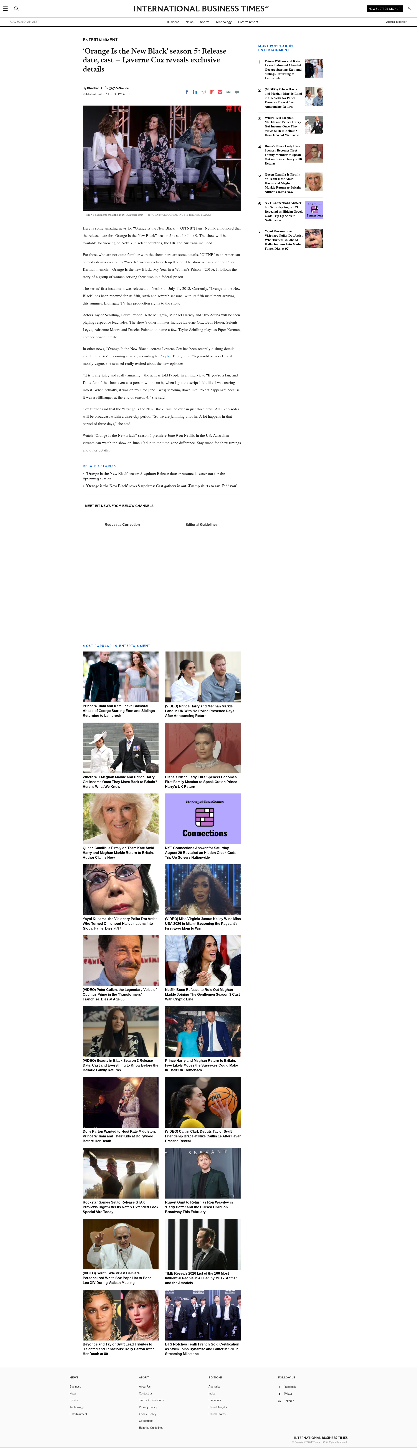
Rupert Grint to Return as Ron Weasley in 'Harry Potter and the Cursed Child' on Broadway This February (199, 1207)
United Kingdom (218, 1407)
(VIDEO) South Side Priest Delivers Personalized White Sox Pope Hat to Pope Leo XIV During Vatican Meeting (117, 1278)
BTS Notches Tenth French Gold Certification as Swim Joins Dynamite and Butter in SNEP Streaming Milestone (202, 1349)
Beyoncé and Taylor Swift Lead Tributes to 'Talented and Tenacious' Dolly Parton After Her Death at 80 (118, 1349)
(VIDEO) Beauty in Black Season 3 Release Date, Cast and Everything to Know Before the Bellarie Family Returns (120, 1065)
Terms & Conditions (151, 1400)
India (211, 1393)
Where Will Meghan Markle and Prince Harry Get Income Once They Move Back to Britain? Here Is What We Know (120, 781)
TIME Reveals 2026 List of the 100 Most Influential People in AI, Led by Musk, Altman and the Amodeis (201, 1278)
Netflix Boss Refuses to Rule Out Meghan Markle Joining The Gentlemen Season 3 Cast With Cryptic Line (202, 994)
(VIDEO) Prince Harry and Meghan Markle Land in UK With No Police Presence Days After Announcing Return (199, 711)
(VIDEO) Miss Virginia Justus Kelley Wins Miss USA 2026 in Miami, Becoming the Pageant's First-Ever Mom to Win (203, 923)
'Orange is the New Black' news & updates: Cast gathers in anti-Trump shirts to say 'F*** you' (161, 486)
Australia (214, 1386)
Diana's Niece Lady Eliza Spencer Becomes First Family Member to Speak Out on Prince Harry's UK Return (201, 781)
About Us (145, 1386)
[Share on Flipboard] (212, 92)
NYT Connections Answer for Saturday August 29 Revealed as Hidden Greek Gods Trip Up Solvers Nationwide (200, 852)
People (164, 355)
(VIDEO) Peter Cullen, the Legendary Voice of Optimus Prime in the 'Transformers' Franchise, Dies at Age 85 (120, 994)
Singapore (214, 1400)
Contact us (146, 1393)
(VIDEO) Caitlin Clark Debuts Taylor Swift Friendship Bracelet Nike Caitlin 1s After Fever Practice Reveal (203, 1136)
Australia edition (396, 22)
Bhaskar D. (95, 88)
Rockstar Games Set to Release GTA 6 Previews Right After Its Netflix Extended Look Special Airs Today (120, 1207)
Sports (204, 22)
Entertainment (248, 22)
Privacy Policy (148, 1407)
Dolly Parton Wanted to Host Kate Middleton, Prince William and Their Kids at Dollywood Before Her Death (119, 1136)
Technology (224, 22)
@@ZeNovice (119, 88)
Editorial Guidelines (201, 524)
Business (173, 22)
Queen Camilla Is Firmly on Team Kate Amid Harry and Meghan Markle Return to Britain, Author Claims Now (118, 852)
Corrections (146, 1420)
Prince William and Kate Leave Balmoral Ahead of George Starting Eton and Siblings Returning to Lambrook (119, 710)
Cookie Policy (147, 1414)
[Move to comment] (237, 92)
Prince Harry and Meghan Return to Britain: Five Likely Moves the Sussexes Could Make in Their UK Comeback (201, 1065)
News (190, 22)
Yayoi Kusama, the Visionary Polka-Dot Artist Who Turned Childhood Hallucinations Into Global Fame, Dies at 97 (120, 923)
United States (217, 1414)
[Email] (228, 92)
